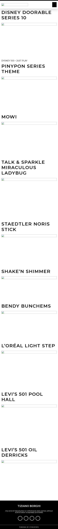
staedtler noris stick (25, 226)
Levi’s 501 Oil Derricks (19, 452)
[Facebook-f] (20, 518)
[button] (54, 4)
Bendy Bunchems (26, 306)
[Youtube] (32, 518)
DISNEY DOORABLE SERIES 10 (26, 15)
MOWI (9, 117)
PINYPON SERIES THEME (23, 68)
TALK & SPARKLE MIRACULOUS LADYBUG (23, 167)
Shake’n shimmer (26, 271)
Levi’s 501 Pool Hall (22, 396)
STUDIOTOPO (34, 527)
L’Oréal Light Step (28, 345)
